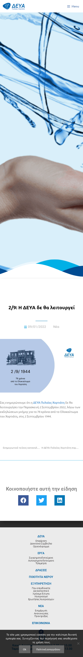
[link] (49, 402)
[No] (78, 643)
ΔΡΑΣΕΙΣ (41, 570)
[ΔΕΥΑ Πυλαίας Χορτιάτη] (13, 6)
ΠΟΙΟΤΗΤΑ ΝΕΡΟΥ (41, 577)
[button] (23, 500)
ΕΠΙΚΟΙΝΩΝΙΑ (41, 623)
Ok (24, 649)
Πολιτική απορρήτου (48, 649)
